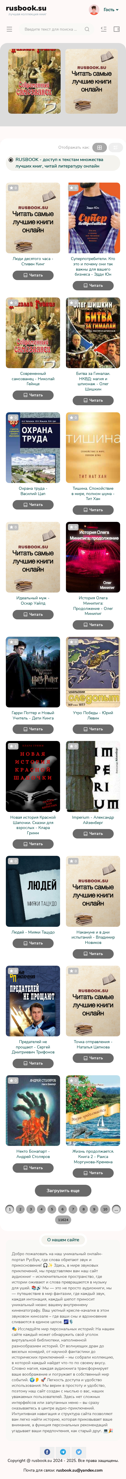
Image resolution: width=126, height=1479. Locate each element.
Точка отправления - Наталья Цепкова (93, 1044)
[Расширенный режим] (115, 147)
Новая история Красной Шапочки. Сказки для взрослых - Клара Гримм (33, 825)
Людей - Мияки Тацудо (33, 932)
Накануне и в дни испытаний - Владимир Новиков (93, 937)
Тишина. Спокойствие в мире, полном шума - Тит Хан (93, 494)
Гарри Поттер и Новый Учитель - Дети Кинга (33, 715)
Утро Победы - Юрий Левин (93, 715)
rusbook (26, 9)
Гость (109, 10)
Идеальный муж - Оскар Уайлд (33, 600)
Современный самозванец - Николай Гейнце (33, 379)
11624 (63, 1219)
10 (105, 1209)
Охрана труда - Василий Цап (33, 491)
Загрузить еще (63, 1190)
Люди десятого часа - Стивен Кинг (33, 261)
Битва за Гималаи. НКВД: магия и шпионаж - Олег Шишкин (93, 381)
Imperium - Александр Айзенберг (93, 820)
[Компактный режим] (99, 147)
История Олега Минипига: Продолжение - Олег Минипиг (93, 605)
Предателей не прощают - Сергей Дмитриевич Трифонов (33, 1047)
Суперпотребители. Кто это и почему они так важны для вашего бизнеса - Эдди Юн (93, 266)
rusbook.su (42, 1460)
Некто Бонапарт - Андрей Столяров (33, 1154)
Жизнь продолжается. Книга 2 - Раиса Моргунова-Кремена (93, 1156)
